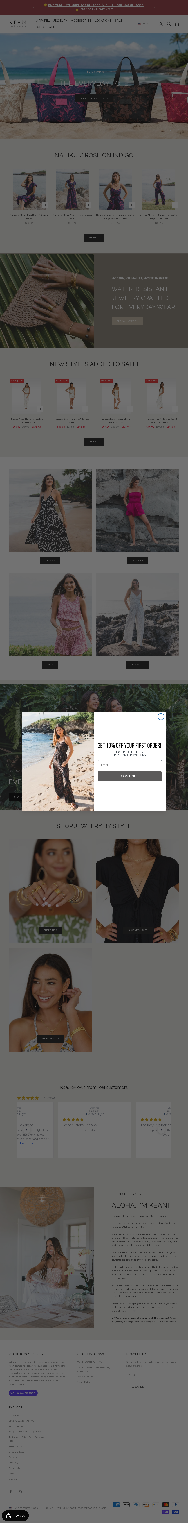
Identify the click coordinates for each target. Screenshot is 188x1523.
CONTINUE (130, 776)
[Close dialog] (161, 716)
